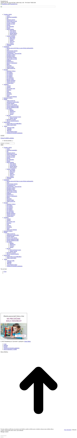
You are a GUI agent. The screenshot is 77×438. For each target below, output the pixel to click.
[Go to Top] (38, 427)
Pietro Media (28, 341)
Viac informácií (67, 429)
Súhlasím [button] (74, 429)
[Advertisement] (38, 285)
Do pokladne (11, 138)
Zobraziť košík (4, 138)
